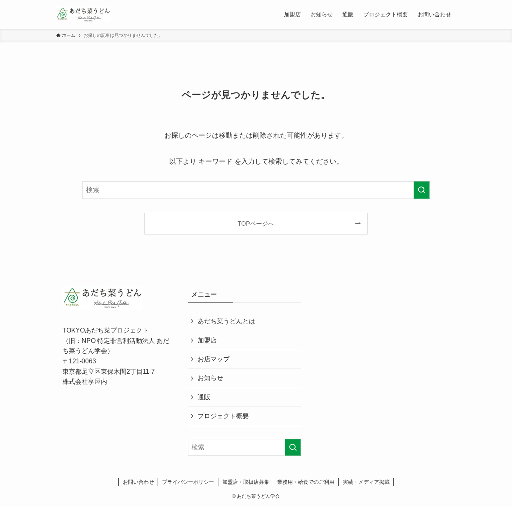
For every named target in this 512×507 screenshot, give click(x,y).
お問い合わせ (138, 482)
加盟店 (207, 340)
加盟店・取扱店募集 (245, 482)
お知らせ (210, 378)
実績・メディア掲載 (366, 482)
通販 (204, 397)
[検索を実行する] (422, 190)
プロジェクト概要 (223, 416)
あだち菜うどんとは (226, 321)
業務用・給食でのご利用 (305, 482)
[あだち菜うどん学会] (83, 14)
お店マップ (214, 359)
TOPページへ (256, 223)
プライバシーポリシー (188, 482)
